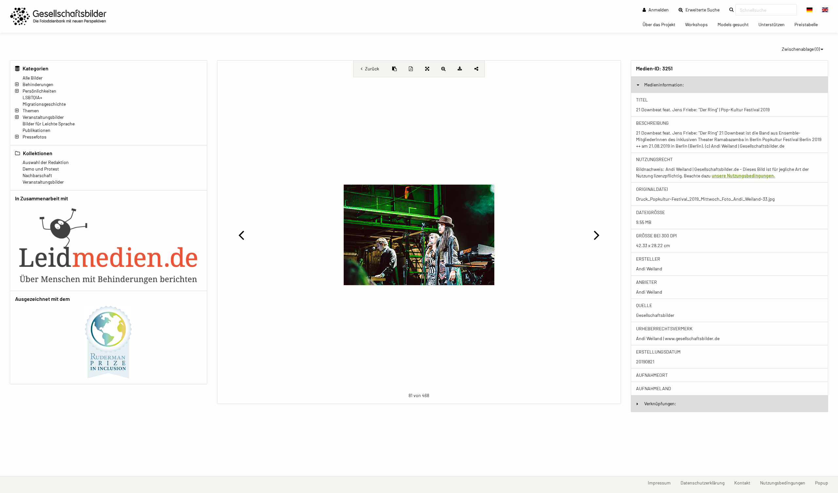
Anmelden (658, 9)
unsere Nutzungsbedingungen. (743, 175)
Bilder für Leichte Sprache (49, 123)
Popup (824, 482)
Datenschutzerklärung (705, 482)
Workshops (699, 24)
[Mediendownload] (460, 69)
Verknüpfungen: (660, 403)
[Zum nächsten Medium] (596, 234)
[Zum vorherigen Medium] (241, 234)
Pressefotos (34, 136)
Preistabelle (808, 24)
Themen (31, 110)
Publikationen (36, 130)
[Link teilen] (476, 69)
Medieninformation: (664, 84)
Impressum (662, 482)
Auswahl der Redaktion (46, 162)
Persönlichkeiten (39, 91)
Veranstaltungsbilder (43, 117)
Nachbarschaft (37, 175)
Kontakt (744, 482)
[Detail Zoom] (443, 69)
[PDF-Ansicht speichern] (411, 69)
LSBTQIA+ (32, 97)
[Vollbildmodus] (427, 69)
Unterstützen (774, 24)
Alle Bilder (33, 78)
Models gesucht (736, 24)
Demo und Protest (41, 169)
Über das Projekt (661, 24)
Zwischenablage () (801, 49)
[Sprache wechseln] (810, 10)
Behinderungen (38, 84)
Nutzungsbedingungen (785, 482)
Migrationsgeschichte (44, 104)
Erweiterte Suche (704, 9)
